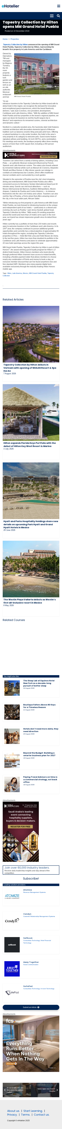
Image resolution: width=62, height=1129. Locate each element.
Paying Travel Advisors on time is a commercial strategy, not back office (40, 779)
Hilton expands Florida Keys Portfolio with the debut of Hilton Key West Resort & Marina (29, 445)
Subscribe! (31, 878)
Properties (15, 39)
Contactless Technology (31, 940)
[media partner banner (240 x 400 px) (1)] (21, 861)
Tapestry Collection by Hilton (15, 45)
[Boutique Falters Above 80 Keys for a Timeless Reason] (12, 712)
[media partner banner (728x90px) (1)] (31, 158)
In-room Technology (47, 988)
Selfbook (28, 938)
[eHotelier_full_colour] (10, 6)
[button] (59, 6)
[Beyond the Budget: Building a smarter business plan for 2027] (12, 760)
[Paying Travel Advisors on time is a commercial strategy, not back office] (12, 784)
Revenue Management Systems (34, 892)
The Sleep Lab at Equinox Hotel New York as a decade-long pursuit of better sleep (38, 683)
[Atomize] (12, 896)
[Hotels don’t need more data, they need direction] (12, 736)
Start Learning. (33, 1111)
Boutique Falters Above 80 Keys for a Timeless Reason (39, 706)
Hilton (9, 273)
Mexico (25, 273)
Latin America (17, 273)
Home (5, 39)
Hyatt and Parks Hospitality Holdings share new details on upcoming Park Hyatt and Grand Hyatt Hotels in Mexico (30, 524)
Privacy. (12, 1115)
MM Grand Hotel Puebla (37, 273)
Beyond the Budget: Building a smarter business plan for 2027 (39, 754)
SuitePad (28, 986)
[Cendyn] (12, 920)
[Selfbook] (12, 944)
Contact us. (41, 1115)
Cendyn (27, 914)
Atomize (27, 890)
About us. (13, 1111)
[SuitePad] (12, 993)
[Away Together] (12, 969)
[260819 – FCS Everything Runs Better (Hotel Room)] (31, 1071)
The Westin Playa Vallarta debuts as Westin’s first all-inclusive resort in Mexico (29, 601)
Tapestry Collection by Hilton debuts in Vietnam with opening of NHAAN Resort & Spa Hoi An (29, 367)
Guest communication (30, 964)
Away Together (31, 962)
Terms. (25, 1115)
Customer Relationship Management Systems (39, 916)
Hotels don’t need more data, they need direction (40, 730)
